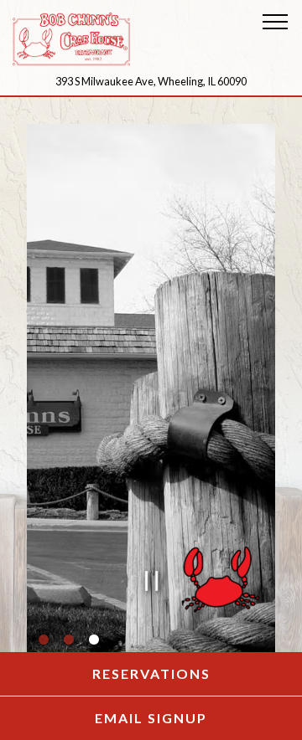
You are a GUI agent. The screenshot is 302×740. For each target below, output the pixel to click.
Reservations (197, 673)
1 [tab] (43, 642)
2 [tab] (68, 642)
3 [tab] (94, 642)
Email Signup (198, 717)
